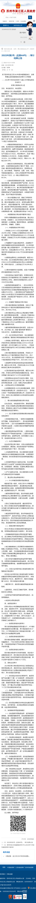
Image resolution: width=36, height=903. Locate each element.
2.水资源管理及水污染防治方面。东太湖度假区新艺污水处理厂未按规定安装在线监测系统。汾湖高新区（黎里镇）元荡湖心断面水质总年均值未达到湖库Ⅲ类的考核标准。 (17, 465)
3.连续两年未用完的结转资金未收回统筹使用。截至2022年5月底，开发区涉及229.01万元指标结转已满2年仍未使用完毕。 (17, 365)
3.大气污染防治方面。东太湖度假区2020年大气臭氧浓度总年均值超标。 (17, 473)
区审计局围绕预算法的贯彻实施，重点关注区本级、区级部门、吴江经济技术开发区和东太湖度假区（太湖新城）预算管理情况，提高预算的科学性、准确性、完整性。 (17, 221)
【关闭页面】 (30, 839)
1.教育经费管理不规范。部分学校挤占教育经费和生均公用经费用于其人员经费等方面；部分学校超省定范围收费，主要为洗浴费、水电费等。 (17, 497)
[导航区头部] (18, 12)
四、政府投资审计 (11, 603)
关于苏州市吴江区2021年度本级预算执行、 (18, 76)
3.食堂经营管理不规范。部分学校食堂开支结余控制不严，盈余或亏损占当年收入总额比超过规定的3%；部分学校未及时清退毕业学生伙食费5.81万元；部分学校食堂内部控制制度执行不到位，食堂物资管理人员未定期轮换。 (17, 518)
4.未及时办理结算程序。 (13, 600)
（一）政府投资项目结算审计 (14, 623)
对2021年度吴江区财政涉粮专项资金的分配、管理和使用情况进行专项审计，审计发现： (17, 530)
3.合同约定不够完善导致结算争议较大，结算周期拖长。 (17, 596)
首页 (15, 49)
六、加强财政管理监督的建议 (14, 710)
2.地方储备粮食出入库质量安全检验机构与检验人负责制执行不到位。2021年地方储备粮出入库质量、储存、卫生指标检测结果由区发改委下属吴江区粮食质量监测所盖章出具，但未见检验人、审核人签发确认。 (17, 551)
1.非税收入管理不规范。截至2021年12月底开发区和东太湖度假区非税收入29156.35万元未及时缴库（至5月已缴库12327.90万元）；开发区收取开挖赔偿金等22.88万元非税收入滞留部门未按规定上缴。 (17, 345)
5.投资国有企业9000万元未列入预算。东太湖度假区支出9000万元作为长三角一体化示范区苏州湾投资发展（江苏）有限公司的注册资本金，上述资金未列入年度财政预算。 (17, 381)
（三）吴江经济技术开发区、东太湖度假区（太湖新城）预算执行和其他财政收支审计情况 (17, 336)
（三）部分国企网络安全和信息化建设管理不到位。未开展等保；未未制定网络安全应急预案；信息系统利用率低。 (17, 705)
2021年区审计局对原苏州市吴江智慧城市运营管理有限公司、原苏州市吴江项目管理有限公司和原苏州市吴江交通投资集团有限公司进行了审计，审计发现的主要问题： (17, 669)
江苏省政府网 (20, 867)
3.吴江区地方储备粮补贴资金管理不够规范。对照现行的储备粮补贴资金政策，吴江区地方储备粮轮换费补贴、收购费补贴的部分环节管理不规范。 (17, 562)
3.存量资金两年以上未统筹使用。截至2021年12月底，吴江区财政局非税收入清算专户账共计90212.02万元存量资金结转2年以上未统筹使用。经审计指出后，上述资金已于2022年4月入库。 (17, 262)
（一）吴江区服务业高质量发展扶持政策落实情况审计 (17, 415)
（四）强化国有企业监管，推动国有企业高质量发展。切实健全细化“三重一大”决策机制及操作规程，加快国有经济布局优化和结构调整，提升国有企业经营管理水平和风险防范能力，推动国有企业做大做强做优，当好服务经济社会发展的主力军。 (17, 774)
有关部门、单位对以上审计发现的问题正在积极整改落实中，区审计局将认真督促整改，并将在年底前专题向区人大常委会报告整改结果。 (17, 786)
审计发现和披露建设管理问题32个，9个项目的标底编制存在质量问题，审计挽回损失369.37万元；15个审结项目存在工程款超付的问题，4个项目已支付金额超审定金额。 (17, 630)
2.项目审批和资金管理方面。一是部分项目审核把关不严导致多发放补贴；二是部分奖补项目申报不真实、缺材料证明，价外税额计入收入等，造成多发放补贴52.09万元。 (17, 434)
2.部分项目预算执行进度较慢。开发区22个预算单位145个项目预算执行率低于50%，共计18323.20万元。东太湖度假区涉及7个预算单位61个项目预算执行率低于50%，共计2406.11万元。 (17, 356)
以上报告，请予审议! (12, 812)
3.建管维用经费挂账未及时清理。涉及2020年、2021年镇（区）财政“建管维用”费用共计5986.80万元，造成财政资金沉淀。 (17, 330)
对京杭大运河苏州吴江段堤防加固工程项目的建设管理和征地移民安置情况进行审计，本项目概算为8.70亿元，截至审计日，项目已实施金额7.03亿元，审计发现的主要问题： (17, 577)
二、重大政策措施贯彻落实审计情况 (17, 400)
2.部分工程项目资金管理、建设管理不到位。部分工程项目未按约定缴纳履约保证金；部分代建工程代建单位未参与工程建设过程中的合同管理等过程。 (17, 507)
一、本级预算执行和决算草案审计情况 (18, 214)
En (24, 42)
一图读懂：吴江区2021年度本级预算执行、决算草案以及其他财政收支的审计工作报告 (17, 856)
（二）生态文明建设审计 (13, 441)
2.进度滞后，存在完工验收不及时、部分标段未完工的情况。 (17, 591)
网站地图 (10, 874)
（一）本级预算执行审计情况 (14, 227)
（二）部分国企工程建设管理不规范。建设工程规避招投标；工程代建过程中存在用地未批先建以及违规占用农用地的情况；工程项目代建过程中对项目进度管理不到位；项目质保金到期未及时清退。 (17, 695)
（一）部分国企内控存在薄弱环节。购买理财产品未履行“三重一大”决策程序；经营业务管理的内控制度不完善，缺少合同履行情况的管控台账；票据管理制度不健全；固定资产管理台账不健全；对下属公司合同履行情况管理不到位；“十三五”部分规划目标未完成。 (17, 681)
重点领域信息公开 (23, 49)
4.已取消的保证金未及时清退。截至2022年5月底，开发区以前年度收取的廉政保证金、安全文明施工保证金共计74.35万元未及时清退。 (17, 373)
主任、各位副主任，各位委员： (12, 88)
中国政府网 (10, 867)
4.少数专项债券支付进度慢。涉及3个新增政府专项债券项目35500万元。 (17, 271)
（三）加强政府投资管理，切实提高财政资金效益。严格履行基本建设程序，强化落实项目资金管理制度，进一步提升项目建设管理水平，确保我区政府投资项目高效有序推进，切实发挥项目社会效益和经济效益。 (17, 761)
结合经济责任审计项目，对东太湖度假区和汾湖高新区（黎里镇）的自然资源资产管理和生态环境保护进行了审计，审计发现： (17, 447)
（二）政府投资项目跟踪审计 (14, 636)
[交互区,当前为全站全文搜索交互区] (18, 17)
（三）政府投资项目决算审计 (14, 649)
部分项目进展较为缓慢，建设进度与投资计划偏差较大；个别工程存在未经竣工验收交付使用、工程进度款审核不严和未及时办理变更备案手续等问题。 (17, 643)
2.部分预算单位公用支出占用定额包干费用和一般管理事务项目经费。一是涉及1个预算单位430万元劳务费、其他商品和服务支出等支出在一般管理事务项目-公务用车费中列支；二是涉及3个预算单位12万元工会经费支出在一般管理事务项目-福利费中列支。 (17, 318)
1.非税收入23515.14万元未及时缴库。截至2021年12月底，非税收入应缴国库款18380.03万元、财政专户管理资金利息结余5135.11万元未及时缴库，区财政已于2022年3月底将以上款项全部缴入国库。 (17, 235)
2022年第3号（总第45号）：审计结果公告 (20, 842)
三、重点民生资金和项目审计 (14, 477)
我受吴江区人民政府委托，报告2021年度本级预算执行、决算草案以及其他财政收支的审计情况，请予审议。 (17, 94)
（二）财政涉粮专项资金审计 (14, 526)
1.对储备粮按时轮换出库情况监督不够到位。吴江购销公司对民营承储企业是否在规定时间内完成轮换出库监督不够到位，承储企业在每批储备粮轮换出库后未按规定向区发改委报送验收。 (17, 538)
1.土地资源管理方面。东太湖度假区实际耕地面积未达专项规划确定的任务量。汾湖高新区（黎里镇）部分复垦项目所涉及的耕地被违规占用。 (17, 455)
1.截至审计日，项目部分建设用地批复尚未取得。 (17, 585)
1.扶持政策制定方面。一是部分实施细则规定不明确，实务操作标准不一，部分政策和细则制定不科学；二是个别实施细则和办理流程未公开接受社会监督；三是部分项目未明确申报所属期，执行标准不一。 (17, 423)
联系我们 (2, 874)
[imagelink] (10, 897)
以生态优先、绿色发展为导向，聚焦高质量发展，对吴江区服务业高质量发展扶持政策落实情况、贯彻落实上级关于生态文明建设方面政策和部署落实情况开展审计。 (17, 407)
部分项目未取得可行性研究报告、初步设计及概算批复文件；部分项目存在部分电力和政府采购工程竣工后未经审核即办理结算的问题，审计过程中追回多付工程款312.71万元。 (17, 656)
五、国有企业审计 (11, 663)
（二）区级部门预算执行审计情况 (16, 302)
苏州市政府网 (29, 867)
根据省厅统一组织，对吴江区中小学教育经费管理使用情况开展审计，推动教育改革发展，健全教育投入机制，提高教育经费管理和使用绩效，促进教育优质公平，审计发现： (17, 487)
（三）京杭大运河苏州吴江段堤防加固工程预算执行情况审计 (17, 570)
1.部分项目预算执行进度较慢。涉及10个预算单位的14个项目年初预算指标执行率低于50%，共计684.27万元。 (17, 307)
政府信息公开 (18, 25)
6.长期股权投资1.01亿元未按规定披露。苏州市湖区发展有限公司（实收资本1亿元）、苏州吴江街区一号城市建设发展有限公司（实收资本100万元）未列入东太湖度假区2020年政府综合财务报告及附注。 (17, 392)
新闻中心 (6, 25)
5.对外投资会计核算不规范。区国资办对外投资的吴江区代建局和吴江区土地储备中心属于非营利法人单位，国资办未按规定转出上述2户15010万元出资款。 (17, 278)
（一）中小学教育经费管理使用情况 (17, 480)
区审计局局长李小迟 (18, 85)
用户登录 (23, 33)
